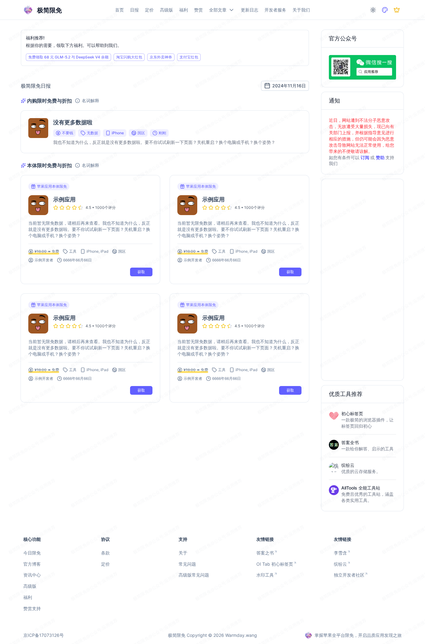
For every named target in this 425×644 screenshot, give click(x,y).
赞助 (380, 157)
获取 (141, 271)
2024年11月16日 (289, 85)
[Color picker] (385, 10)
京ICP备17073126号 (43, 635)
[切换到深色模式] (373, 10)
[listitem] (362, 423)
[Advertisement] (362, 280)
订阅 (365, 157)
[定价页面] (397, 10)
